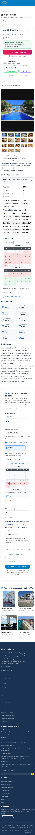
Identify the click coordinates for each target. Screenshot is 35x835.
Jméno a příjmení (11, 413)
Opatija (10, 742)
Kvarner (4, 737)
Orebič (25, 764)
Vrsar (25, 734)
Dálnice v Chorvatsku (7, 696)
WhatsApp (12, 71)
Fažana (10, 732)
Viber (26, 71)
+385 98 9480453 (11, 68)
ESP (6, 527)
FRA (12, 527)
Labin (14, 732)
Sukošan (26, 748)
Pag (17, 748)
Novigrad (24, 732)
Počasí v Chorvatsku (7, 699)
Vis (24, 758)
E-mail (7, 421)
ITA (23, 524)
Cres (2, 740)
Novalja (23, 740)
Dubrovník (5, 761)
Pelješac (30, 764)
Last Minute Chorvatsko (8, 705)
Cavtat (3, 764)
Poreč (30, 732)
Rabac (6, 734)
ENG (12, 524)
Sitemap (17, 830)
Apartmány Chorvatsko (8, 690)
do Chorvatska (7, 666)
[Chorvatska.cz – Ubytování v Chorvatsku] (5, 3)
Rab (14, 742)
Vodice (3, 750)
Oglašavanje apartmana (28, 831)
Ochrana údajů (4, 831)
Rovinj (10, 734)
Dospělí (8, 501)
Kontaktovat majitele (18, 52)
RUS (18, 527)
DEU (18, 524)
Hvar (17, 756)
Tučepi (20, 758)
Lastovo (19, 764)
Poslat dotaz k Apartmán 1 (13, 296)
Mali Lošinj (17, 740)
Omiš (28, 756)
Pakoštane (12, 748)
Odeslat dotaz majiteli (18, 566)
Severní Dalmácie (15, 9)
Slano (2, 766)
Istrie (3, 729)
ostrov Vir (25, 9)
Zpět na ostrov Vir (9, 82)
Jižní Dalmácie (6, 753)
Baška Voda (4, 756)
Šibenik (21, 748)
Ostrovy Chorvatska (7, 693)
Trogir (16, 758)
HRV (23, 527)
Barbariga (4, 732)
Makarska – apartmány (7, 787)
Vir (31, 748)
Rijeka (18, 742)
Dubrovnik (8, 764)
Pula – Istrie (4, 796)
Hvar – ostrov (5, 790)
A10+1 (14, 34)
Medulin (19, 732)
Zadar (8, 750)
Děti (10, 509)
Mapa (11, 75)
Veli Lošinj (23, 742)
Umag (21, 734)
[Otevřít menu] (31, 3)
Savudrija (16, 734)
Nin (7, 748)
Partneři (5, 676)
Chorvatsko (4, 9)
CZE (6, 524)
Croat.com (4, 721)
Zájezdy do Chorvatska (8, 687)
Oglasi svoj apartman (9, 670)
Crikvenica (8, 740)
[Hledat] (32, 774)
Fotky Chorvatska (6, 702)
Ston (6, 766)
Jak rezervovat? (8, 816)
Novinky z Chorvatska (7, 708)
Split (8, 758)
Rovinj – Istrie (5, 793)
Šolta (11, 758)
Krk (13, 740)
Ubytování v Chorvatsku (13, 655)
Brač (10, 756)
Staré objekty (6, 679)
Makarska (23, 756)
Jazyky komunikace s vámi (17, 521)
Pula (2, 734)
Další (27, 242)
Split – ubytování (6, 784)
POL (6, 531)
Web (25, 75)
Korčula (14, 764)
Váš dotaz (12, 534)
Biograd (3, 748)
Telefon (11, 429)
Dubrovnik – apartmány (8, 781)
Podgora (3, 758)
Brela (13, 756)
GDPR (11, 830)
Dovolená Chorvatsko (7, 718)
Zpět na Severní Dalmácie (12, 85)
